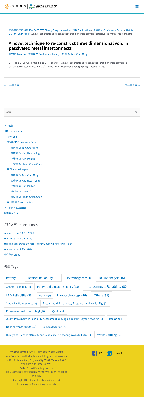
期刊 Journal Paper (17, 169)
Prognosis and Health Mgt (26, 311)
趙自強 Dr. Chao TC (21, 191)
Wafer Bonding (109, 335)
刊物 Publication (18, 54)
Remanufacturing (54, 326)
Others (101, 295)
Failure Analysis (112, 278)
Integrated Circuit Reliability (58, 287)
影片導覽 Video (12, 254)
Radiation (116, 319)
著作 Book (12, 136)
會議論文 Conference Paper (43, 54)
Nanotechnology (72, 295)
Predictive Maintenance (21, 303)
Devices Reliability (43, 278)
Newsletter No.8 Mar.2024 (18, 249)
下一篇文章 (132, 85)
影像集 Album (11, 213)
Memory (45, 295)
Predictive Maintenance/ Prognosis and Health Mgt (75, 303)
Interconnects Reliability (107, 286)
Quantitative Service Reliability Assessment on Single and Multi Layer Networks (54, 319)
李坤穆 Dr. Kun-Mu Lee (23, 158)
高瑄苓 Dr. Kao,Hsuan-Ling (25, 153)
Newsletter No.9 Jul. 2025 (18, 238)
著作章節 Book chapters (20, 202)
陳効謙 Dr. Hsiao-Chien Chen (26, 164)
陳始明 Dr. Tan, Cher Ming (73, 54)
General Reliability (18, 286)
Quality (58, 311)
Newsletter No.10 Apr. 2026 (19, 233)
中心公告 (8, 125)
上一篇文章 (11, 85)
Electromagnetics (79, 278)
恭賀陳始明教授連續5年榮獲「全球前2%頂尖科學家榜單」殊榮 (38, 243)
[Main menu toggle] (137, 6)
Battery (13, 278)
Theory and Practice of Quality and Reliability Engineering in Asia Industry (48, 335)
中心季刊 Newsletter (15, 207)
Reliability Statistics (21, 326)
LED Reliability (19, 295)
